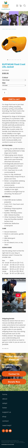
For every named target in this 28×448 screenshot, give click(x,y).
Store (3, 29)
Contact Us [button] (14, 373)
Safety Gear (8, 29)
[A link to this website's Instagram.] (6, 430)
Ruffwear (14, 29)
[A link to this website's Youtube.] (10, 430)
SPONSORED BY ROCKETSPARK (7, 444)
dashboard (12, 442)
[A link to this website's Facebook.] (3, 430)
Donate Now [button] (14, 381)
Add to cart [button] (14, 98)
